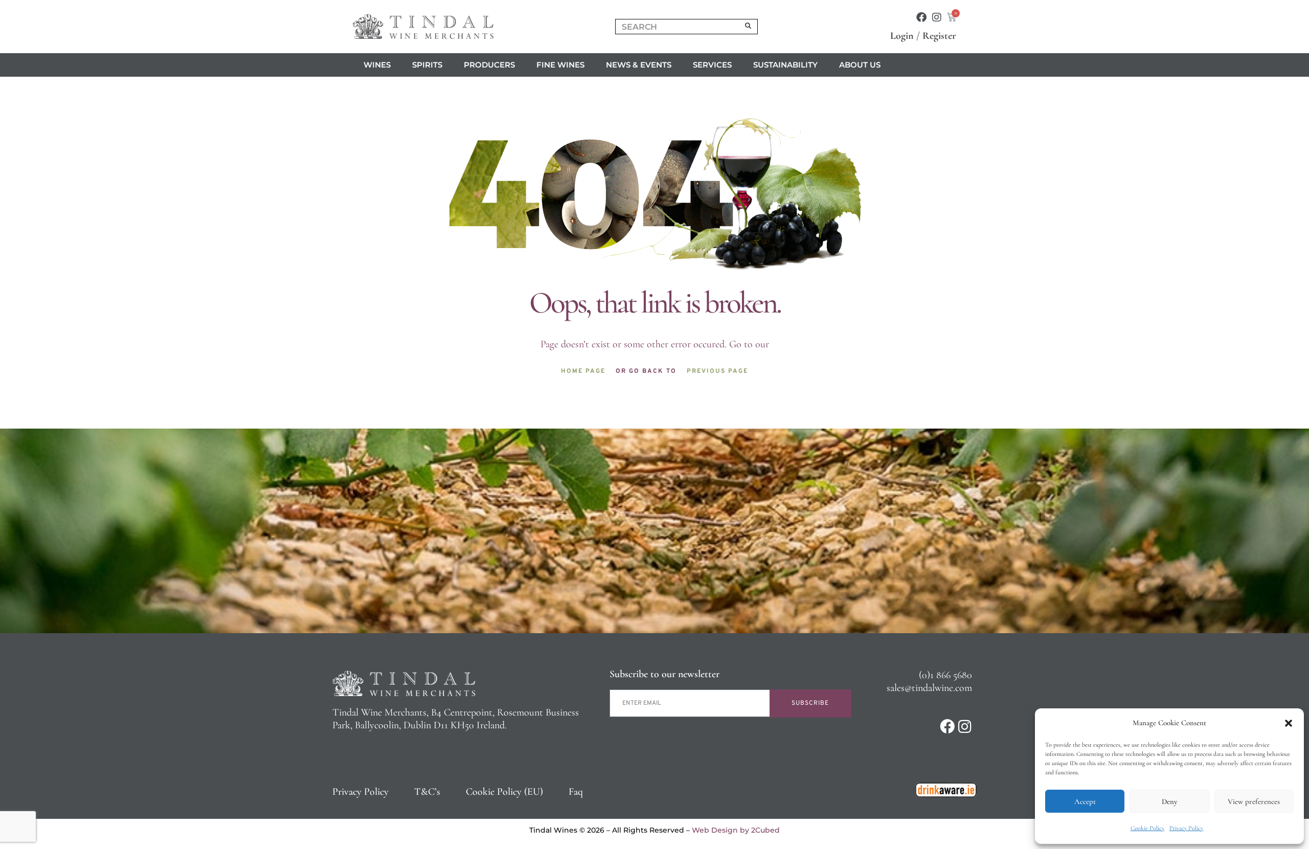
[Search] (748, 26)
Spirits (427, 65)
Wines (377, 65)
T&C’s (427, 792)
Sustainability (785, 65)
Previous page (717, 371)
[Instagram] (937, 17)
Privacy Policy (1186, 828)
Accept (1085, 801)
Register (939, 36)
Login (902, 36)
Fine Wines (560, 65)
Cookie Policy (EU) (504, 792)
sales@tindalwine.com (929, 688)
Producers (489, 65)
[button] (1288, 723)
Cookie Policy (1147, 828)
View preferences (1254, 801)
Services (712, 65)
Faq (576, 792)
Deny (1169, 801)
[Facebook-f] (921, 17)
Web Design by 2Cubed (736, 830)
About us (860, 65)
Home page (583, 371)
